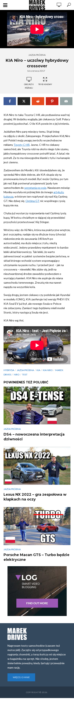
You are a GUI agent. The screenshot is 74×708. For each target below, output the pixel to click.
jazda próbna (25, 370)
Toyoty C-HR (22, 144)
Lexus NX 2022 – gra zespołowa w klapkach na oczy (35, 496)
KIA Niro (48, 370)
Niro (17, 374)
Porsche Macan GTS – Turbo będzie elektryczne (36, 557)
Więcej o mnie (21, 677)
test (24, 374)
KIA (38, 370)
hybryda (9, 370)
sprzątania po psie (35, 187)
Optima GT (32, 201)
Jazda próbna (37, 54)
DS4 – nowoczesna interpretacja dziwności (34, 436)
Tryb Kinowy (45, 84)
